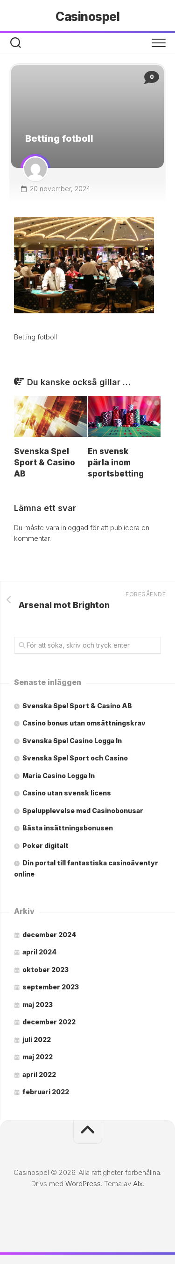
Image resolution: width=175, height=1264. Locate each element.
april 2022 (39, 1074)
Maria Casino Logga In (58, 776)
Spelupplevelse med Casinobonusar (82, 811)
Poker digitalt (45, 846)
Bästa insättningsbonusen (67, 828)
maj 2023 (37, 1004)
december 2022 (49, 1022)
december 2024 (49, 935)
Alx (138, 1183)
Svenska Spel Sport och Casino (75, 758)
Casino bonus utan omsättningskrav (84, 723)
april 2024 (39, 952)
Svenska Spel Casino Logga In (72, 741)
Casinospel (87, 16)
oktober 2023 (45, 970)
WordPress (83, 1183)
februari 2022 (45, 1092)
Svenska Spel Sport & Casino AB (44, 462)
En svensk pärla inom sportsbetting (116, 462)
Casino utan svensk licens (66, 793)
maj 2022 (37, 1057)
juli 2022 (36, 1039)
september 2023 (50, 987)
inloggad (74, 527)
